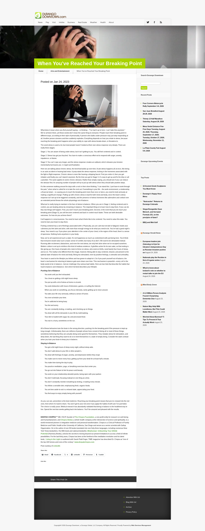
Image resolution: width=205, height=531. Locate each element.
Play (47, 22)
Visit (54, 22)
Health (103, 22)
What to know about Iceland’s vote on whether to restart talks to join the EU (154, 270)
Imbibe (61, 22)
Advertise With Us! (133, 497)
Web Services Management (141, 525)
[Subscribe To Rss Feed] (161, 22)
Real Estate (82, 22)
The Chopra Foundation (84, 417)
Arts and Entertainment (60, 71)
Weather (93, 22)
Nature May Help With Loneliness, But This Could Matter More (154, 309)
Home (41, 71)
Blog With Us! (131, 502)
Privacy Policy (131, 512)
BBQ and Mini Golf (150, 222)
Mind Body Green (150, 285)
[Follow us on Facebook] (154, 22)
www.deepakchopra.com (84, 442)
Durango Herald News (152, 233)
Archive (129, 507)
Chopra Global (66, 420)
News (40, 22)
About (111, 22)
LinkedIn (56, 446)
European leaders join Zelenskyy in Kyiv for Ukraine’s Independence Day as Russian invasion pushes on (154, 246)
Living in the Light (53, 439)
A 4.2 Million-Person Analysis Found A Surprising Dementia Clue (154, 296)
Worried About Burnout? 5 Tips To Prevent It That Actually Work (153, 319)
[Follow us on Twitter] (148, 22)
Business (71, 22)
